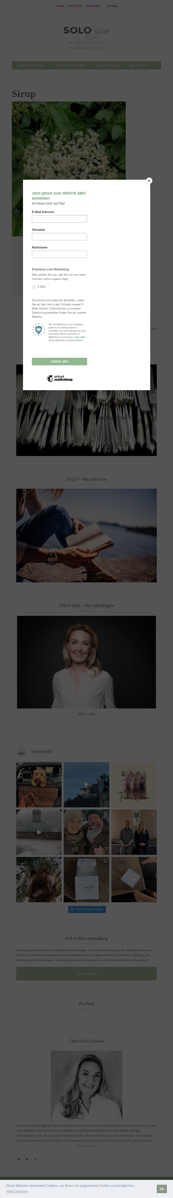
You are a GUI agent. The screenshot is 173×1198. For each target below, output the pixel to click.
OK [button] (162, 1189)
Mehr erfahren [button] (17, 1191)
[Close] (149, 181)
